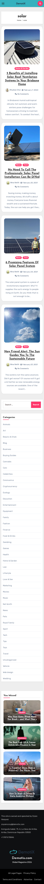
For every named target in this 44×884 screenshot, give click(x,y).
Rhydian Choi (15, 90)
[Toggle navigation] (3, 3)
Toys (5, 647)
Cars (5, 468)
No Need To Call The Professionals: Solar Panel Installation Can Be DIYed (22, 173)
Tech (26, 165)
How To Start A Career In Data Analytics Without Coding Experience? (22, 796)
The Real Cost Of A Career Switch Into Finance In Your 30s (22, 744)
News (18, 165)
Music (5, 598)
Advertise (28, 879)
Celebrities (8, 474)
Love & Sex (8, 579)
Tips (5, 641)
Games (6, 548)
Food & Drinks (9, 536)
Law (5, 567)
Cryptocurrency (10, 486)
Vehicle (6, 666)
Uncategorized (9, 660)
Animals (6, 424)
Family (6, 517)
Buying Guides (9, 455)
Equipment (8, 511)
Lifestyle (7, 573)
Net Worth (7, 604)
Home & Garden (22, 68)
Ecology (6, 493)
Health (6, 554)
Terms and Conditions (12, 879)
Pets (5, 616)
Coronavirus (8, 480)
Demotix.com (22, 858)
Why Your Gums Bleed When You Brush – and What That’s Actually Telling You (22, 719)
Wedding (7, 678)
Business (7, 449)
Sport (5, 629)
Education (7, 499)
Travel (5, 654)
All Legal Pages (15, 873)
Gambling (7, 542)
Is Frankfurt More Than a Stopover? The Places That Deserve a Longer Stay (22, 770)
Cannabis (7, 462)
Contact (37, 879)
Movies (6, 592)
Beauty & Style (10, 437)
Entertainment (9, 505)
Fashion (6, 523)
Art (4, 431)
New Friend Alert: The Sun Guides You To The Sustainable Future (22, 355)
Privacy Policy (29, 873)
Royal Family (8, 623)
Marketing (7, 585)
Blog (5, 443)
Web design (8, 672)
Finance (6, 530)
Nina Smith (14, 183)
